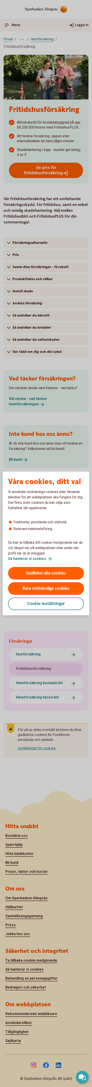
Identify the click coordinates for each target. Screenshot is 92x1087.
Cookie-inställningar (46, 603)
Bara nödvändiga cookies (46, 588)
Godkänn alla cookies (46, 573)
